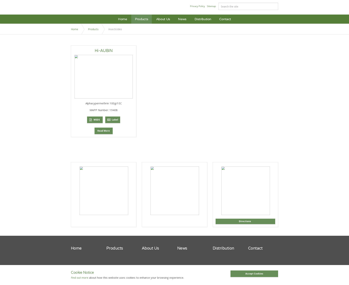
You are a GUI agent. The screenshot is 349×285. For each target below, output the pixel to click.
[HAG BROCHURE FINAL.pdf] (104, 190)
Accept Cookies (254, 273)
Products (141, 19)
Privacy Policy (197, 6)
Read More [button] (103, 130)
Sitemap (211, 6)
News (182, 19)
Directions (245, 221)
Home (122, 19)
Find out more (79, 277)
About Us (163, 19)
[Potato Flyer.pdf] (175, 190)
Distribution (202, 19)
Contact (225, 19)
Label (115, 119)
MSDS (97, 119)
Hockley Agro (85, 7)
